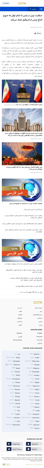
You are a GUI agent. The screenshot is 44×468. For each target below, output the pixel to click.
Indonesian (30, 417)
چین (41, 311)
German (34, 396)
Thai (17, 410)
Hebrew (34, 407)
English (39, 333)
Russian (14, 389)
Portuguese (13, 379)
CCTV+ (40, 343)
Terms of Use (29, 464)
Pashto (16, 382)
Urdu (17, 421)
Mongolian (14, 361)
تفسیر (40, 321)
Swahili (14, 403)
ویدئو (40, 325)
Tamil (16, 407)
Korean (34, 428)
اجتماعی (39, 318)
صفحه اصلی (38, 308)
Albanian (34, 354)
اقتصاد (20, 314)
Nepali (16, 368)
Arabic (35, 357)
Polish (16, 375)
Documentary (17, 340)
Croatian (33, 375)
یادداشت (19, 321)
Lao (17, 354)
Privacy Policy (38, 464)
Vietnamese (13, 424)
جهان (20, 311)
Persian (15, 371)
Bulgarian (32, 368)
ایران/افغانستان (37, 314)
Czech (35, 379)
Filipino (34, 389)
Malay (13, 357)
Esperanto (32, 386)
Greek (34, 400)
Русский (39, 340)
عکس (20, 325)
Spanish (14, 400)
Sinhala (15, 396)
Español (19, 333)
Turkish (15, 414)
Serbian (15, 393)
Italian (34, 421)
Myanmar (13, 364)
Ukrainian (13, 417)
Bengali (35, 364)
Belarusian (32, 361)
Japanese (33, 424)
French (34, 393)
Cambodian (34, 371)
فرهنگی (19, 318)
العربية (20, 336)
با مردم (20, 308)
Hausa (35, 403)
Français (39, 336)
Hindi (36, 410)
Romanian (14, 386)
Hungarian (33, 414)
